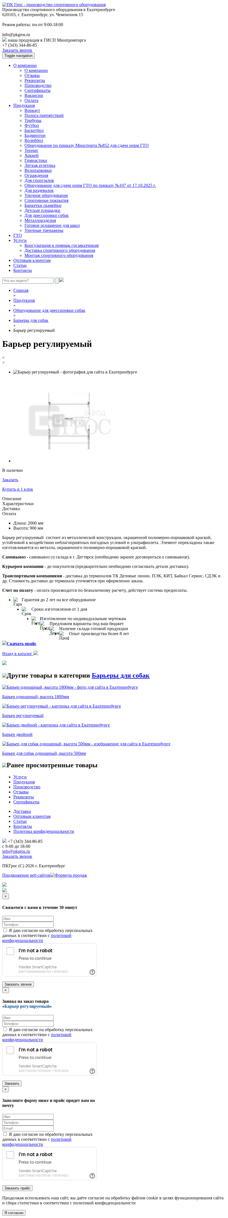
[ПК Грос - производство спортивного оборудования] (54, 4)
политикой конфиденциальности (36, 938)
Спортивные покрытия (46, 200)
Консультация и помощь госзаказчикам (61, 245)
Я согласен (13, 1213)
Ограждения (36, 175)
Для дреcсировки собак (46, 215)
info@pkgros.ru (16, 851)
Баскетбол (34, 130)
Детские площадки (42, 210)
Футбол (31, 125)
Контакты (22, 270)
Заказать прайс (17, 1188)
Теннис (31, 150)
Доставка (22, 811)
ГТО (17, 235)
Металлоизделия (40, 220)
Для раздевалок (39, 190)
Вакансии (33, 95)
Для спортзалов (39, 180)
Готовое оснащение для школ (52, 225)
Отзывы (32, 75)
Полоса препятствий (44, 115)
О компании (25, 65)
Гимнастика (35, 160)
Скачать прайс (21, 643)
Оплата (31, 100)
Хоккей (31, 155)
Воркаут (32, 110)
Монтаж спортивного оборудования (58, 255)
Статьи (20, 265)
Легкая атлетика (39, 165)
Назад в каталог (17, 653)
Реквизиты (34, 80)
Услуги (20, 240)
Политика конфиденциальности (43, 831)
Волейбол (33, 140)
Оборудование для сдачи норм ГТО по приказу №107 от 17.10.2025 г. (90, 185)
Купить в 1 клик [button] (17, 489)
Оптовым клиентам (32, 260)
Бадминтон (35, 135)
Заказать (11, 1083)
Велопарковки (38, 170)
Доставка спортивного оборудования (59, 250)
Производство (37, 85)
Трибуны (32, 120)
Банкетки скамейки (42, 205)
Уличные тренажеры (43, 230)
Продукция (24, 105)
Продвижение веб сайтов (26, 875)
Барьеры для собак (121, 675)
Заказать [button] (10, 479)
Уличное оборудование (46, 195)
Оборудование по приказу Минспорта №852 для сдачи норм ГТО (86, 145)
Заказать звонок (17, 50)
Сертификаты (37, 90)
